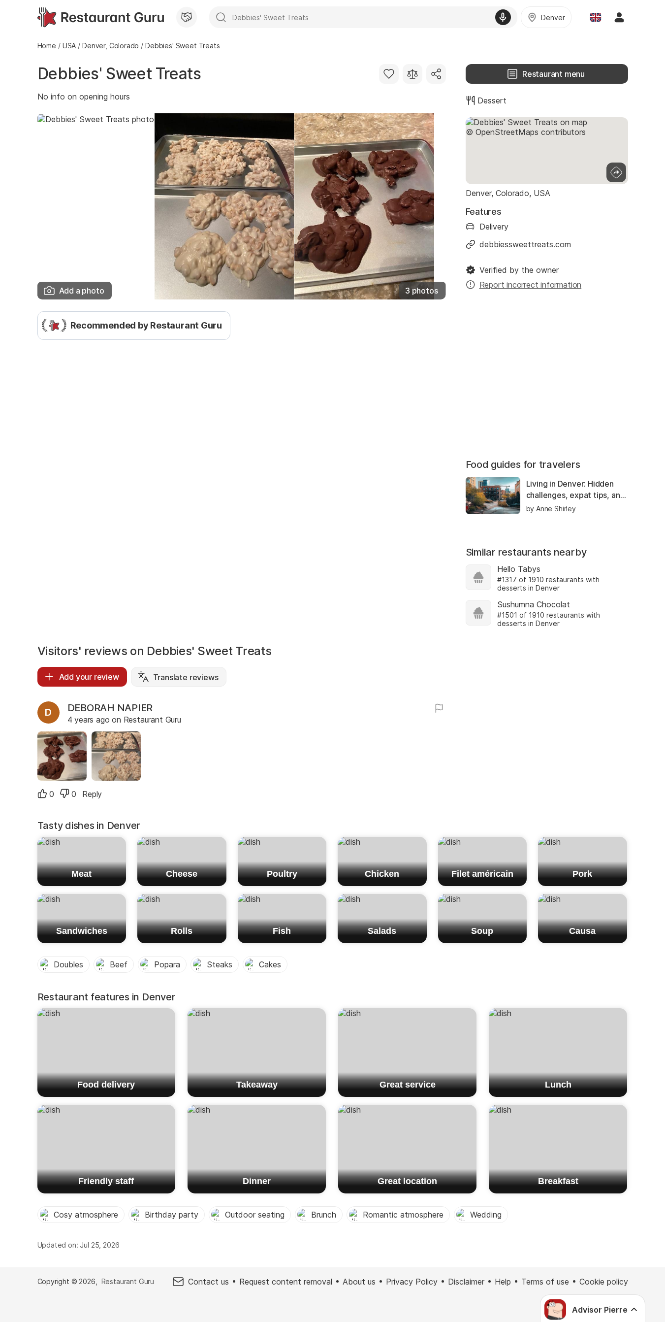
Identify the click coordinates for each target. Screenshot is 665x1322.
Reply (92, 794)
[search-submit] (221, 17)
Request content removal (285, 1282)
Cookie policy (603, 1282)
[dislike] (64, 793)
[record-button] (503, 17)
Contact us (208, 1282)
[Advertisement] (241, 421)
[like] (42, 793)
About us (359, 1282)
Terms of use (545, 1282)
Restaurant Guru (127, 1281)
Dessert (492, 100)
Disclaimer (466, 1282)
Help (503, 1282)
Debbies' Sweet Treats (119, 73)
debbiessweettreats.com (525, 244)
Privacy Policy (412, 1282)
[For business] (186, 17)
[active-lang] (595, 17)
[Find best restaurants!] (100, 17)
